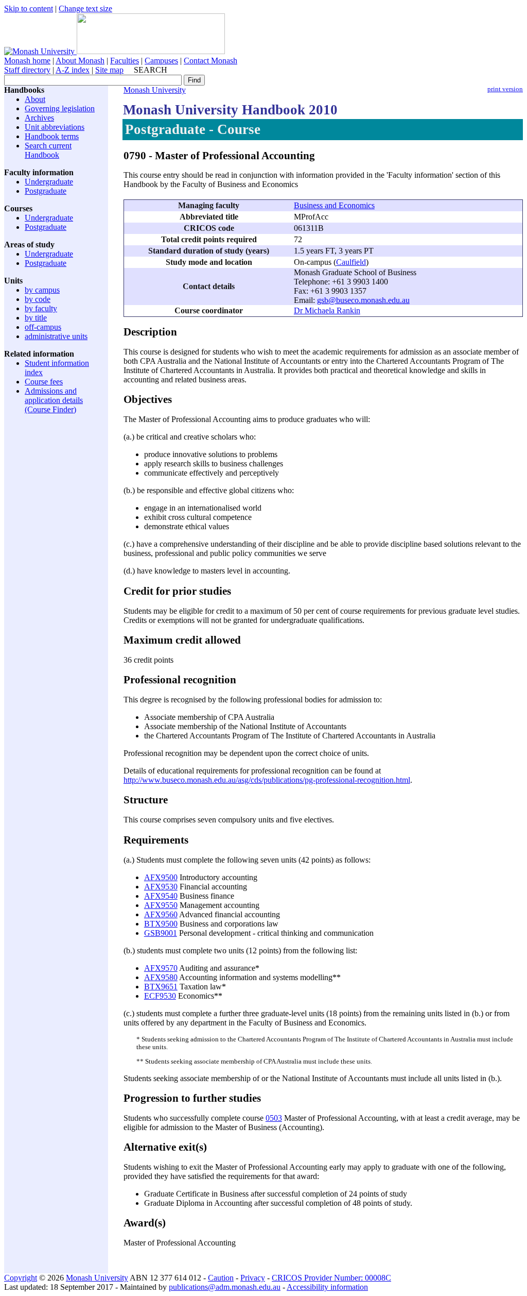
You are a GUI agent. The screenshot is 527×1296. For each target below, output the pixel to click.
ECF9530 (160, 995)
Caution (221, 1277)
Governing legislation (60, 108)
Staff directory (27, 69)
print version (505, 89)
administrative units (56, 336)
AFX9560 (161, 914)
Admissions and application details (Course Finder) (54, 400)
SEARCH (150, 69)
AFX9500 (161, 877)
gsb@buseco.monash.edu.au (363, 300)
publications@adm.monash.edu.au (224, 1287)
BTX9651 (161, 986)
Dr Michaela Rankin (327, 310)
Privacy (252, 1277)
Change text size (85, 8)
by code (37, 299)
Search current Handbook (48, 150)
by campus (42, 289)
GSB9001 (160, 933)
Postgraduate (45, 191)
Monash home (27, 60)
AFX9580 (161, 977)
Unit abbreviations (54, 127)
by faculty (41, 308)
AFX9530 (161, 886)
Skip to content (28, 8)
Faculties (124, 60)
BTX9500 (161, 923)
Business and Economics (334, 205)
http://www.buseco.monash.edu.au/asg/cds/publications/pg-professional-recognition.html (267, 780)
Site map (109, 69)
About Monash (80, 60)
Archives (39, 117)
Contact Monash (210, 60)
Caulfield (351, 262)
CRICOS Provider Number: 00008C (331, 1277)
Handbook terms (52, 136)
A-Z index (73, 69)
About (35, 99)
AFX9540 (161, 895)
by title (36, 317)
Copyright (20, 1277)
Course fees (44, 381)
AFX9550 (161, 905)
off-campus (43, 327)
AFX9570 (161, 968)
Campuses (161, 60)
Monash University (155, 90)
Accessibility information (327, 1287)
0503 (274, 1118)
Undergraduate (49, 181)
